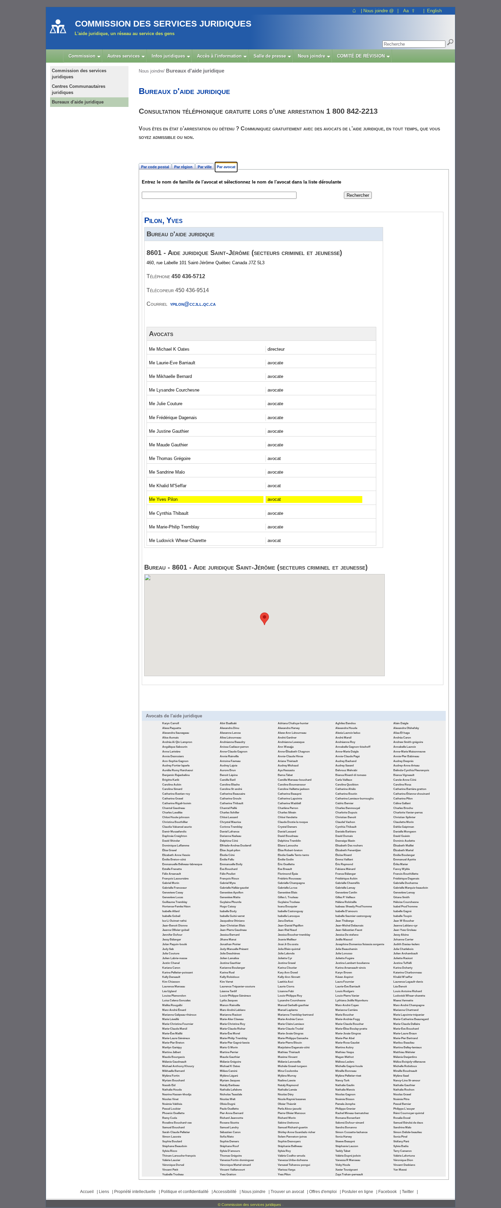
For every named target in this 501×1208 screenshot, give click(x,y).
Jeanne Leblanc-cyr (405, 925)
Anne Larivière (171, 751)
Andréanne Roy (345, 742)
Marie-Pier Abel (344, 1038)
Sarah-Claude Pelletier (176, 1132)
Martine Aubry (344, 1047)
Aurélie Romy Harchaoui (177, 770)
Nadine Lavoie (286, 1080)
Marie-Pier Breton (173, 1042)
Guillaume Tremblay (174, 902)
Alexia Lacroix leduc (347, 732)
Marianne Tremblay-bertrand (296, 1014)
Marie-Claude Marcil (174, 1028)
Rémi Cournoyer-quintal (408, 1113)
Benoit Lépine (229, 775)
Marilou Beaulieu (403, 1042)
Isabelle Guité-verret (232, 916)
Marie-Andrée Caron (290, 1019)
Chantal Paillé (228, 808)
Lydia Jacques (229, 1000)
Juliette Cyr (285, 958)
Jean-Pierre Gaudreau (233, 930)
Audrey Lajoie (228, 765)
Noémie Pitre (401, 1099)
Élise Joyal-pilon (230, 850)
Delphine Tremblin (289, 840)
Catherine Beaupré (289, 793)
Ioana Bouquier (287, 906)
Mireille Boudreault (405, 1070)
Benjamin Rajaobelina (175, 775)
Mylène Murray (287, 1075)
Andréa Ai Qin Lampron (177, 742)
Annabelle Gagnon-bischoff (352, 746)
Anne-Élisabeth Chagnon (294, 751)
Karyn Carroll (170, 723)
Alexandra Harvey (289, 728)
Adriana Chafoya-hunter (293, 723)
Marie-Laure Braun (405, 1033)
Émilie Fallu (227, 859)
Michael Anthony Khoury (178, 1066)
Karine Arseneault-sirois (350, 967)
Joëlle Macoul (343, 939)
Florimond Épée (288, 873)
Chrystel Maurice (230, 822)
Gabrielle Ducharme (405, 883)
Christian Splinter (404, 817)
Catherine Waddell (289, 803)
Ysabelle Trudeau (173, 1174)
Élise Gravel (169, 850)
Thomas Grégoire (231, 1155)
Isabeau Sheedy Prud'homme (353, 906)
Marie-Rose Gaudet (347, 1042)
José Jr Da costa (288, 944)
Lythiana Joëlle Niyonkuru (351, 1000)
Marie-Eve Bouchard (406, 1028)
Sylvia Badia (400, 1146)
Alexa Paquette (171, 728)
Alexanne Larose (230, 732)
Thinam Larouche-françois (179, 1155)
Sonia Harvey (343, 1136)
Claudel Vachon (345, 822)
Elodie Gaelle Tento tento (293, 855)
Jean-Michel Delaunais (349, 925)
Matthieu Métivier (404, 1052)
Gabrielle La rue (287, 887)
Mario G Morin (229, 1047)
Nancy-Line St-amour (406, 1080)
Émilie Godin (286, 859)
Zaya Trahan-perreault (349, 1174)
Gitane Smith (401, 897)
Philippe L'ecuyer (404, 1108)
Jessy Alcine (401, 934)
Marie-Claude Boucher (349, 1024)
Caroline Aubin (171, 784)
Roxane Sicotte (229, 1122)
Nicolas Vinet (170, 1099)
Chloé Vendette (287, 817)
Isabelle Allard (171, 911)
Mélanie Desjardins (405, 1057)
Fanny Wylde (401, 869)
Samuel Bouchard (173, 1127)
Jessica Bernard (230, 934)
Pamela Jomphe (345, 1104)
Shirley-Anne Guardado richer (296, 1132)
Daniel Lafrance (229, 831)
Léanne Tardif (228, 991)
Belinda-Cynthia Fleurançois (411, 770)
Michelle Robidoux (405, 1066)
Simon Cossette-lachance (351, 1132)
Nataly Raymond (288, 1085)
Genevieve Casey (172, 892)
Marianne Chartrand (406, 1010)
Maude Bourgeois (173, 1057)
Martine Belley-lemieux (407, 1047)
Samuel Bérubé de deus (408, 1122)
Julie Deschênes (230, 953)
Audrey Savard (344, 765)
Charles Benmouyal (347, 808)
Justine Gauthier (230, 963)
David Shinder (171, 840)
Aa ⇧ (409, 10)
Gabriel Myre (228, 883)
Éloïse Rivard (343, 855)
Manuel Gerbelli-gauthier (293, 1005)
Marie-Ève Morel (230, 1033)
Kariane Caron (171, 967)
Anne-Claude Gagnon (233, 751)
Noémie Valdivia (172, 1104)
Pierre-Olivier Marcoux (291, 1113)
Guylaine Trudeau (289, 902)
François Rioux (229, 878)
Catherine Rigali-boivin (176, 803)
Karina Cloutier (287, 967)
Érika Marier (400, 864)
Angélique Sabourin (174, 746)
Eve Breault (285, 869)
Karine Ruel (227, 972)
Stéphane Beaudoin (174, 1146)
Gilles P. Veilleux (345, 897)
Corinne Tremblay (231, 826)
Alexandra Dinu (229, 728)
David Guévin (401, 836)
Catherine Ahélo (345, 789)
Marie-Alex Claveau (232, 1019)
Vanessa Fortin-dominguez (237, 1160)
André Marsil (343, 737)
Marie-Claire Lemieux (291, 1024)
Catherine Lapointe (290, 798)
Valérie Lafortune (404, 1155)
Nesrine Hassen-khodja (176, 1094)
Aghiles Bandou (345, 723)
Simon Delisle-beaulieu (407, 1132)
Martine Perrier (229, 1052)
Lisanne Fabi (286, 991)
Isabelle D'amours (346, 911)
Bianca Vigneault (403, 775)
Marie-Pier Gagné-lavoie (234, 1042)
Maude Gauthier (230, 1057)
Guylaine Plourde (230, 902)
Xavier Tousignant (346, 1169)
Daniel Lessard (287, 831)
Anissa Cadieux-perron (234, 746)
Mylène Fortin (171, 1075)
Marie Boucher (344, 1014)
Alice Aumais (170, 737)
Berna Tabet (285, 775)
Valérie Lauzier (171, 1160)
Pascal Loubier (171, 1108)
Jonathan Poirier (230, 944)
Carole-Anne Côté (404, 779)
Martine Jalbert (171, 1052)
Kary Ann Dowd (288, 972)
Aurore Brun (228, 770)
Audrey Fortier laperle (175, 765)
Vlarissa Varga (286, 1169)
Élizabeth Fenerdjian (348, 850)
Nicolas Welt (228, 1099)
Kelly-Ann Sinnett (289, 977)
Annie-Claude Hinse (290, 756)
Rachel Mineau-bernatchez (352, 1113)
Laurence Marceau (173, 986)
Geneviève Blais (287, 892)
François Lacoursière (175, 878)
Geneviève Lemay (404, 892)
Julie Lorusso (343, 953)
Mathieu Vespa (344, 1052)
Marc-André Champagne (408, 1005)
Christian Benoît (345, 817)
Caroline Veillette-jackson (293, 789)
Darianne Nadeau (230, 836)
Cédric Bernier (344, 803)
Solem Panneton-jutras (292, 1136)
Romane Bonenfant (347, 1117)
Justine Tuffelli (402, 963)
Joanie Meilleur (287, 939)
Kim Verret (226, 981)
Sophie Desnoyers (289, 1141)
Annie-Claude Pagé (347, 756)
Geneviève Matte (230, 897)
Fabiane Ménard (345, 869)
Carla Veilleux (343, 779)
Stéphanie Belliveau (290, 1146)
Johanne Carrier (403, 939)
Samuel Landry (229, 1127)
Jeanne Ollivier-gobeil (175, 930)
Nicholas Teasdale (231, 1094)
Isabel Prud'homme (405, 906)
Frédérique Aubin (346, 878)
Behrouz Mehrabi (346, 770)
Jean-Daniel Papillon (290, 925)
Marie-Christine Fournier (177, 1024)
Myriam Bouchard (173, 1080)
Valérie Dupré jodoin (348, 1155)
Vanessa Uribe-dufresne (293, 1160)
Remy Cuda (169, 1117)
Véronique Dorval (173, 1164)
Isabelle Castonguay (290, 911)
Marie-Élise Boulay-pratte (351, 1028)
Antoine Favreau (230, 761)
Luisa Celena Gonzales (176, 1000)
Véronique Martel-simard (235, 1164)
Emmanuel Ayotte (404, 859)
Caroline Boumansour (292, 784)
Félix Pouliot (228, 873)
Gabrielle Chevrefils (347, 883)
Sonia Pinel (400, 1136)
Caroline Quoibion (347, 784)
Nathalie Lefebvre (231, 1089)
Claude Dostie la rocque (293, 822)
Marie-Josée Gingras (290, 1033)
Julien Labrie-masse (174, 958)
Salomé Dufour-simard (349, 1122)
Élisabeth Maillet (403, 845)
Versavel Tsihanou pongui (294, 1164)
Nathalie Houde (172, 1089)
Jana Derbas (285, 920)
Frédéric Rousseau (289, 878)
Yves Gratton (228, 1174)
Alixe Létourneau (230, 737)
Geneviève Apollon (231, 892)
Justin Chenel (171, 963)
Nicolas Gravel (402, 1094)
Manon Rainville (230, 1005)
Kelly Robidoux (229, 977)
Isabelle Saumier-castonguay (353, 916)
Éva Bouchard (229, 869)
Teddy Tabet (342, 1151)
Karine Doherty (402, 967)
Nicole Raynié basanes (292, 1099)
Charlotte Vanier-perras (408, 812)
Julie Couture (170, 953)
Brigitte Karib (170, 779)
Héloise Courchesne (406, 902)
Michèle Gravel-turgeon (292, 1066)
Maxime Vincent (288, 1057)
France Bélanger (345, 873)
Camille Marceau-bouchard (295, 779)
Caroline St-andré (231, 789)
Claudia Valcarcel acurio (177, 826)
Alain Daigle (400, 723)
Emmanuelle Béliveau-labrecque (182, 864)
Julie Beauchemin (346, 949)
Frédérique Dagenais (406, 878)
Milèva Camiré (228, 1070)
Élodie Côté (227, 855)
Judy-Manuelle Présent (234, 949)
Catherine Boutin (346, 793)
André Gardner (287, 737)
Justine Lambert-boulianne (352, 963)
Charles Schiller (229, 812)
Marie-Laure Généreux (176, 1038)
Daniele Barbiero (345, 831)
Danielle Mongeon (404, 831)
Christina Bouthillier (175, 822)
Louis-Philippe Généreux (235, 995)
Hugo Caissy (228, 906)
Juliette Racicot (403, 958)
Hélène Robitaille (345, 902)
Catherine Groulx (230, 798)
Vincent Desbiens (404, 1164)
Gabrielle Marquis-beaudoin (410, 887)
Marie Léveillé (170, 1019)
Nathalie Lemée (287, 1089)
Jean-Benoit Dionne (174, 925)
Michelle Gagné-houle (349, 1066)
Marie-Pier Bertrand (405, 1038)
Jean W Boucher (403, 920)
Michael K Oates (230, 1066)
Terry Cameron (402, 1151)
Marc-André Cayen (347, 1005)
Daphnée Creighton (174, 836)
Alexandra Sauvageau (175, 732)
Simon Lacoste (171, 1136)
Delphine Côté (229, 840)
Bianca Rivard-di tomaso (350, 775)
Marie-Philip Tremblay (233, 1038)
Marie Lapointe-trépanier (408, 1014)
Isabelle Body (228, 911)
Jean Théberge (344, 920)
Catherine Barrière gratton (409, 789)
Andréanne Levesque (291, 742)
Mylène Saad (401, 1075)
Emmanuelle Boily (231, 864)
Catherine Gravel (172, 798)
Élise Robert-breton (290, 850)
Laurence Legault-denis (408, 981)
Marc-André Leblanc (232, 1010)
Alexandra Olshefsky (406, 728)
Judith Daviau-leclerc (406, 944)
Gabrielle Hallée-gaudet (234, 887)
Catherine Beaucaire (232, 793)
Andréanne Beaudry (232, 742)
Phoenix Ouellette (173, 1113)
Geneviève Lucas (172, 897)
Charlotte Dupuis (346, 812)
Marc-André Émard (174, 1010)
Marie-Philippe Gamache (293, 1038)
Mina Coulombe (288, 1070)
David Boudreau (288, 836)
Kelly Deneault (171, 977)
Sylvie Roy (284, 1151)
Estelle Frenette (172, 869)
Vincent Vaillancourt (232, 1169)
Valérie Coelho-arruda (291, 1155)
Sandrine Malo (402, 1127)
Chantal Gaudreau (173, 808)
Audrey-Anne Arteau (406, 765)
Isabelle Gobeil (171, 916)
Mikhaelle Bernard (173, 1070)
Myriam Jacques (230, 1080)
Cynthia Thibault (345, 826)
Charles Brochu (403, 808)
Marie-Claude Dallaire (406, 1024)
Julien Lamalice (229, 958)
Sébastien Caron (230, 1132)
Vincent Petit (170, 1169)
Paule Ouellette (229, 1108)
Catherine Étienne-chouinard (411, 793)
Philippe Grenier (345, 1108)
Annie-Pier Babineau (406, 756)
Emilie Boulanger (404, 855)
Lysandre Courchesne (291, 1000)
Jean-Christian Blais (232, 925)
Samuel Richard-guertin (293, 1127)
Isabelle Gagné (402, 911)
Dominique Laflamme (175, 845)
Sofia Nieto (227, 1136)
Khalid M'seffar (402, 977)
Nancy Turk (342, 1080)
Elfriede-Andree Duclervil (235, 845)
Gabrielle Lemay (345, 887)
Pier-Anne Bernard (231, 1113)
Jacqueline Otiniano (232, 920)
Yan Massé (400, 1169)
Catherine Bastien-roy (176, 793)
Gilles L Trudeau (288, 897)
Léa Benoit (400, 986)
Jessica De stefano (347, 934)
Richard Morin (287, 1117)
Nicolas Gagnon (345, 1094)
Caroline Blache (230, 784)
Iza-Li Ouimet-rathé (174, 920)
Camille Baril (228, 779)
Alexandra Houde (346, 728)
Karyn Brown (343, 972)
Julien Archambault (405, 953)
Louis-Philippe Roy (290, 995)
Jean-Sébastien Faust (348, 930)
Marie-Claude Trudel (290, 1028)
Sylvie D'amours (230, 1151)
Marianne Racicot (231, 1014)
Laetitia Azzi (285, 981)
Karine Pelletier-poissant (177, 972)
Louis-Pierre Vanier (347, 995)
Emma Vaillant (344, 859)
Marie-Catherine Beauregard (411, 1019)
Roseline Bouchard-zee (177, 1122)
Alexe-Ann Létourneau (292, 732)
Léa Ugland (169, 991)
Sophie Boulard (172, 1141)
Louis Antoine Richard (407, 991)
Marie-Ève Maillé (172, 1033)
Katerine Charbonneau (407, 972)
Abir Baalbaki (228, 723)
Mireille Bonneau (345, 1070)
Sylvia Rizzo (169, 1151)
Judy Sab (168, 949)
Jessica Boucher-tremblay (294, 934)
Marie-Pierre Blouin (290, 1042)
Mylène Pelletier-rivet (348, 1075)
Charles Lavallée (172, 812)
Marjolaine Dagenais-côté (293, 1047)
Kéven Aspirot (344, 977)
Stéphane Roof (229, 1146)
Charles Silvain (287, 812)
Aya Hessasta (286, 770)
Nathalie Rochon (403, 1089)
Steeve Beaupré (345, 1141)
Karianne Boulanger (232, 967)
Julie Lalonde (286, 953)
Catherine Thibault (231, 803)
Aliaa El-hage (401, 732)
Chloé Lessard (229, 817)
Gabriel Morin (170, 883)
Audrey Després (403, 761)
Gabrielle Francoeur (174, 887)
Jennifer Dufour (172, 934)
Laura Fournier (344, 981)
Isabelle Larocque (289, 916)
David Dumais (344, 836)
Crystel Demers (287, 826)
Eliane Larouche (288, 845)
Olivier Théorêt (287, 1104)
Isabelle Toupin (402, 916)
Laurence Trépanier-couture (237, 986)
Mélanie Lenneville (289, 1061)
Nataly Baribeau (230, 1085)
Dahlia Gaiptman (403, 826)
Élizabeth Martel (403, 850)
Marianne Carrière (346, 1010)
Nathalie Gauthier (404, 1085)
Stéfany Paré (401, 1141)
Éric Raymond (344, 864)
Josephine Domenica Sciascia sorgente (359, 944)
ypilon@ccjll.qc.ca (193, 304)
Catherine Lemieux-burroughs (354, 798)
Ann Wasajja (285, 746)
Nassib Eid (169, 1085)
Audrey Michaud (288, 765)
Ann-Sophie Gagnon (175, 761)
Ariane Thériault (288, 761)
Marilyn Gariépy (172, 1047)
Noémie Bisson (344, 1099)
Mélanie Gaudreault (174, 1061)
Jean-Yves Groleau (404, 930)
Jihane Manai (228, 939)
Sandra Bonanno (346, 1127)
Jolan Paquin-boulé (174, 944)
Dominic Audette (404, 840)
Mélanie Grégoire (230, 1061)
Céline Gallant (402, 803)
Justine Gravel (286, 963)
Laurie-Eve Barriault (347, 986)
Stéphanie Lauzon (346, 1146)
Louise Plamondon (174, 995)
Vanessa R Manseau (347, 1160)
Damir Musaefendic (174, 831)
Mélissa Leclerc (344, 1061)
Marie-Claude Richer (232, 1028)
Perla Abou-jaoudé (289, 1108)
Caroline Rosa (402, 784)
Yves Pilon (284, 1174)
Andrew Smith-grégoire (408, 742)
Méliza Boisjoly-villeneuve (409, 1061)
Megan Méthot (344, 1057)
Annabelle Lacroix (404, 746)
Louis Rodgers (344, 991)
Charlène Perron (288, 808)
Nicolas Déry (285, 1094)
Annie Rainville (229, 756)
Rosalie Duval (401, 1117)
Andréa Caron (402, 737)
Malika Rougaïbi (172, 1005)
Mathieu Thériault (289, 1052)
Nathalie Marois (345, 1089)
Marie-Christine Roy (232, 1024)
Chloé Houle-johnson (175, 817)
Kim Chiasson (171, 981)
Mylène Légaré (229, 1075)
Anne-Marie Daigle (347, 751)
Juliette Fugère (344, 958)
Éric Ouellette (286, 864)
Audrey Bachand (345, 761)
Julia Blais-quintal (289, 949)
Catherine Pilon (403, 798)
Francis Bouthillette (405, 873)
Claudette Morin (403, 822)
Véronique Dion (403, 1160)
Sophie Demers (229, 1141)
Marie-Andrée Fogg (347, 1019)
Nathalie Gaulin (344, 1085)
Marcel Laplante (288, 1010)
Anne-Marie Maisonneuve (409, 751)
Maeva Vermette (403, 1000)
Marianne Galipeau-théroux (179, 1014)
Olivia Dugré (227, 1104)
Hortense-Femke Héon (176, 906)
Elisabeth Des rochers (349, 845)
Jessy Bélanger (171, 939)
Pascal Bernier (402, 1104)
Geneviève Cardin (346, 892)
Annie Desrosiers (173, 756)
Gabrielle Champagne (291, 883)
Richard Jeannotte (231, 1117)
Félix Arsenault (171, 873)
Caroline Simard (172, 789)
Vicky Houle (342, 1164)
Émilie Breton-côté (174, 859)
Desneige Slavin (345, 840)
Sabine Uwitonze (288, 1122)
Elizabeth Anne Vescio (176, 855)
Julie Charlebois (403, 949)
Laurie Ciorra (286, 986)
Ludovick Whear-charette (409, 995)
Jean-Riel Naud (287, 930)
